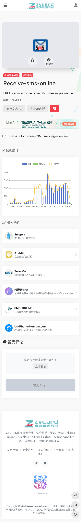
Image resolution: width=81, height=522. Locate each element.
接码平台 (27, 75)
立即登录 (40, 366)
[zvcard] (40, 5)
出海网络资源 (11, 75)
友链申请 (12, 449)
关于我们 (58, 449)
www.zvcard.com (37, 506)
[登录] (76, 5)
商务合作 (43, 449)
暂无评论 (15, 342)
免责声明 (27, 449)
